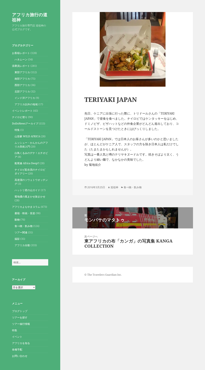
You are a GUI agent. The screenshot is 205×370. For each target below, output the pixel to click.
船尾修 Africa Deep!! (27, 163)
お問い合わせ (19, 356)
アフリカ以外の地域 (26, 104)
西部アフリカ (22, 85)
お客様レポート (21, 53)
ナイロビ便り (19, 117)
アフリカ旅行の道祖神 (29, 17)
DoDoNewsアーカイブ (25, 123)
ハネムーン (21, 59)
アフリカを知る (21, 343)
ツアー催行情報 (21, 324)
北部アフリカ (22, 91)
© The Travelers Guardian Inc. (103, 274)
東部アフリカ (22, 72)
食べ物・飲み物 (24, 226)
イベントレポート (22, 110)
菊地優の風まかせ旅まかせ (30, 196)
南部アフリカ (22, 78)
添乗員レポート (21, 66)
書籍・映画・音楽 (25, 213)
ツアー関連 (21, 232)
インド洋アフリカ (25, 98)
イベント (17, 336)
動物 (17, 219)
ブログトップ (19, 311)
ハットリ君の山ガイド (27, 190)
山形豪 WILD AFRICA (27, 136)
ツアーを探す (19, 317)
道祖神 (114, 187)
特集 (17, 130)
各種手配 (17, 349)
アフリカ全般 (22, 245)
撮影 (17, 239)
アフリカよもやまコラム (26, 207)
